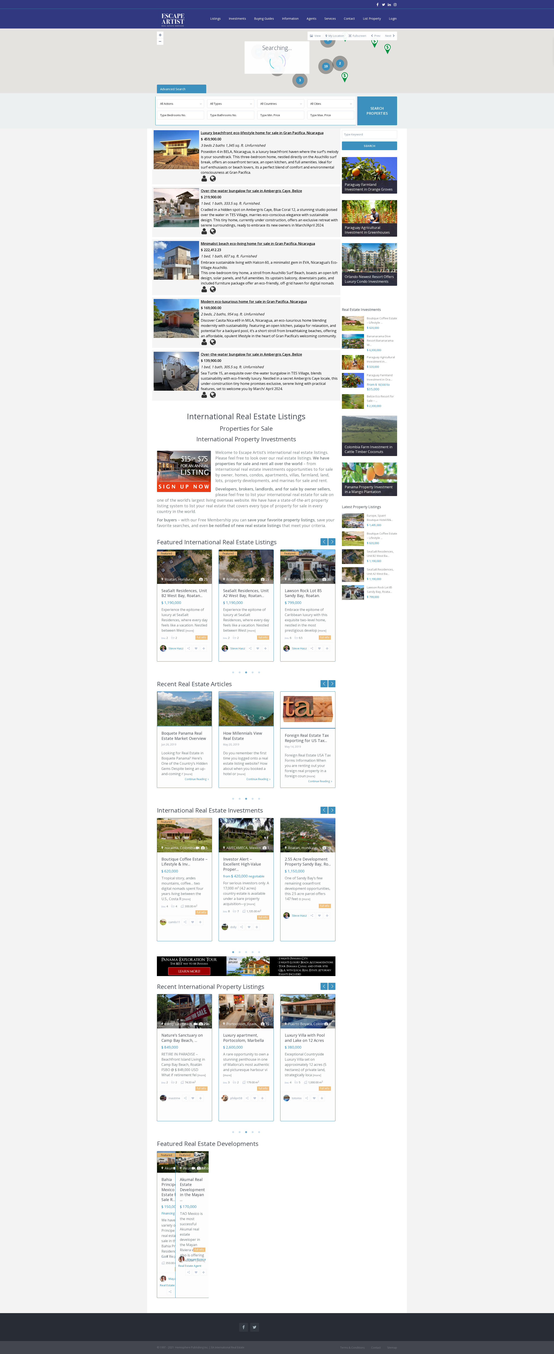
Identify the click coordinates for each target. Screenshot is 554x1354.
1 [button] (233, 672)
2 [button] (240, 672)
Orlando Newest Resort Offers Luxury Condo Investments (369, 279)
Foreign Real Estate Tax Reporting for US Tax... (245, 738)
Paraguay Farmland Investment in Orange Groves (369, 187)
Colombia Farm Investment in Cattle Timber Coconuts (368, 449)
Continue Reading (195, 779)
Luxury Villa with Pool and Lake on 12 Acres (243, 1038)
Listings (215, 18)
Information (290, 18)
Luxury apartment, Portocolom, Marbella (181, 1038)
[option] (184, 608)
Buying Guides (264, 18)
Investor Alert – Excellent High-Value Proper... (242, 864)
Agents (311, 18)
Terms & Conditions (352, 1347)
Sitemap (392, 1347)
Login (393, 18)
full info (201, 637)
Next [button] (324, 541)
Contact (349, 18)
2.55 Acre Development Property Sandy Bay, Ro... (308, 861)
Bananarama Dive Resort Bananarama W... (380, 340)
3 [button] (246, 672)
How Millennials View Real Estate (180, 736)
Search (369, 146)
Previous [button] (331, 541)
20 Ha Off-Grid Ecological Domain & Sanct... (308, 1038)
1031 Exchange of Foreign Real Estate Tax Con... (307, 738)
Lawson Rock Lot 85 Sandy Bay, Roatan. (241, 593)
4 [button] (253, 672)
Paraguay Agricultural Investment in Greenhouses (367, 230)
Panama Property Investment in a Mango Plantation (369, 489)
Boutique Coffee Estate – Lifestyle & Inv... (184, 861)
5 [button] (259, 672)
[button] (389, 50)
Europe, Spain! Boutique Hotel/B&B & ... (307, 595)
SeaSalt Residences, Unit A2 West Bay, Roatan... (184, 593)
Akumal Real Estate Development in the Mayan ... (192, 1189)
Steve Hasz (176, 648)
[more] (189, 631)
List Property (372, 18)
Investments (237, 18)
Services (330, 18)
